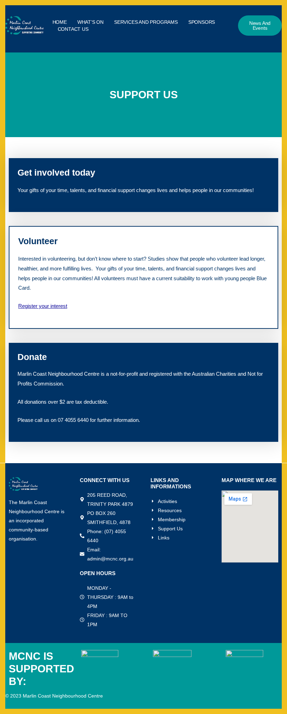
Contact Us (73, 29)
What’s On (90, 22)
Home (59, 22)
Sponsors (201, 22)
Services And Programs (146, 22)
